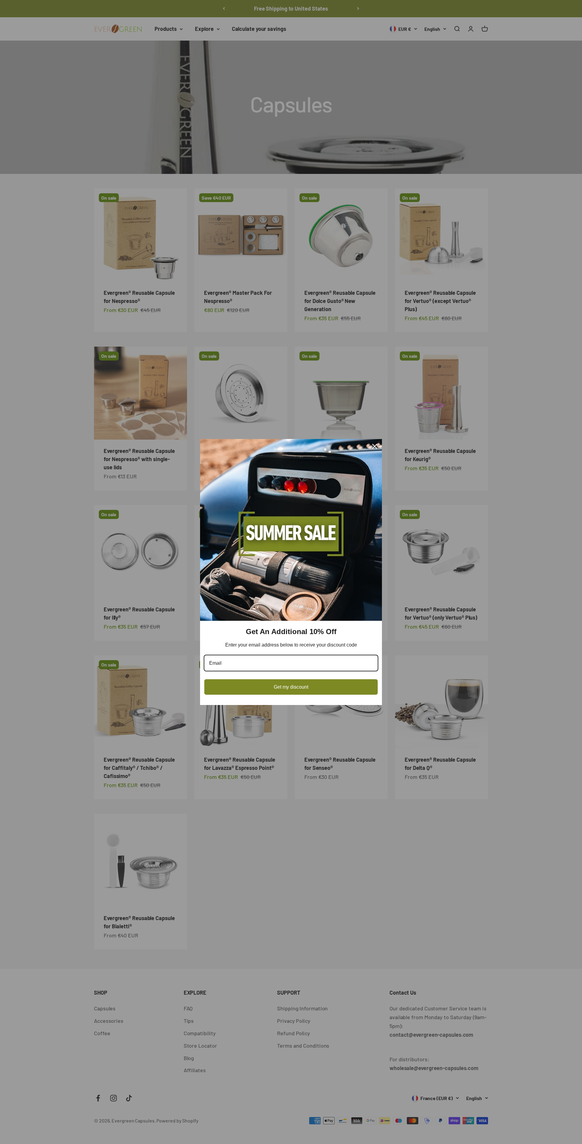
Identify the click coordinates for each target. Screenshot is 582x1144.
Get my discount (291, 687)
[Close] (374, 446)
